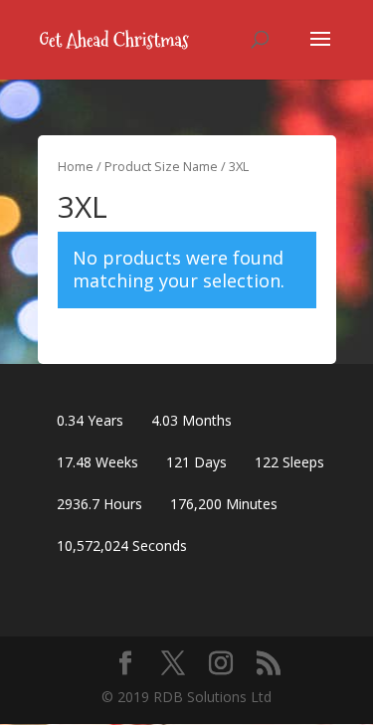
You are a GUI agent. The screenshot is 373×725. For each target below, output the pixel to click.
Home (75, 166)
